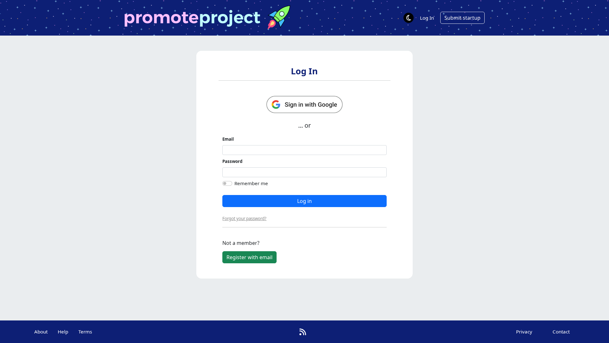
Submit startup (462, 17)
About (41, 331)
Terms (85, 331)
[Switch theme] (408, 18)
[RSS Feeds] (302, 331)
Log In (427, 18)
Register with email (249, 257)
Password (232, 161)
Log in (304, 201)
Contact (561, 331)
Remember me (251, 183)
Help (63, 331)
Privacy (524, 331)
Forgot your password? (244, 218)
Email (228, 139)
